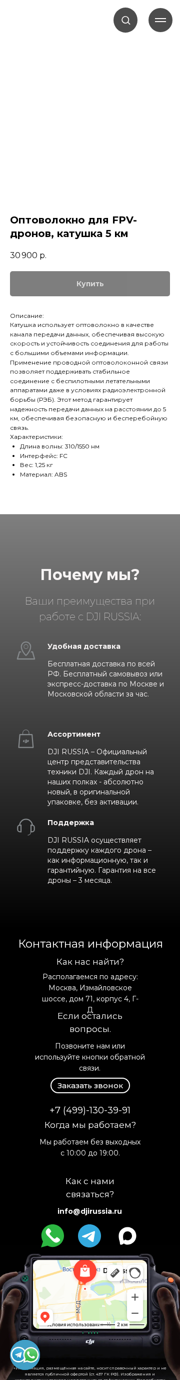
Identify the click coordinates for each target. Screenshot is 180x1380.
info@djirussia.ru (90, 1211)
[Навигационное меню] (160, 20)
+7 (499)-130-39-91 (90, 1110)
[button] (125, 20)
